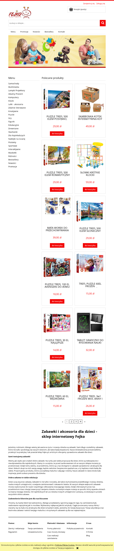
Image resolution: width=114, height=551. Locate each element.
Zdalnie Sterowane (17, 107)
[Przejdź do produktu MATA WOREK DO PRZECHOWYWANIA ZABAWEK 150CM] (57, 211)
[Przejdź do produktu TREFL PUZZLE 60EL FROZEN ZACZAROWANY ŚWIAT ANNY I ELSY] (90, 267)
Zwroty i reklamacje (16, 528)
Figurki (11, 121)
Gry (10, 118)
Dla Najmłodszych (16, 135)
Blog (88, 535)
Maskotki (12, 152)
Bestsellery (13, 159)
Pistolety (12, 142)
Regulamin (12, 532)
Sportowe (12, 145)
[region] (57, 52)
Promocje (12, 166)
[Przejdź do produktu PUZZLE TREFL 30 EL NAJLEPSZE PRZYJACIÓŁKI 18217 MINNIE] (57, 323)
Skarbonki (13, 132)
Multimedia (13, 87)
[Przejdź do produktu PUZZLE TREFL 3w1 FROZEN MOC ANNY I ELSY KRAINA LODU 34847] (90, 379)
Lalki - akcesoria (15, 104)
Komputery (13, 97)
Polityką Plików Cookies (65, 545)
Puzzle (11, 114)
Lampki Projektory (16, 90)
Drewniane (13, 128)
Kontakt (89, 528)
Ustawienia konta (35, 532)
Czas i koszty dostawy (56, 532)
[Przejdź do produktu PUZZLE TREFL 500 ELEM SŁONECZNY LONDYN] (90, 211)
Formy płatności (54, 528)
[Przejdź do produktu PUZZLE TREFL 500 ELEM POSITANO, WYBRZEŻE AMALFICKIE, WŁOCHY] (57, 99)
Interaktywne (14, 149)
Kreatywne (13, 111)
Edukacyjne (13, 125)
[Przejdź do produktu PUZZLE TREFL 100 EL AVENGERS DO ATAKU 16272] (57, 267)
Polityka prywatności (75, 528)
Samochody (13, 83)
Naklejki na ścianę (16, 139)
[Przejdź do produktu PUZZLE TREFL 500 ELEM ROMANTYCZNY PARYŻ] (57, 155)
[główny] (57, 52)
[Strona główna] (20, 12)
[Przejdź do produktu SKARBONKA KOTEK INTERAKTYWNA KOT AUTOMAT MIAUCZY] (90, 99)
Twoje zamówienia (35, 528)
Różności (12, 156)
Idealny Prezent (15, 94)
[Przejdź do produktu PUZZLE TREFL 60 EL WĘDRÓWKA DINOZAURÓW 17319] (57, 379)
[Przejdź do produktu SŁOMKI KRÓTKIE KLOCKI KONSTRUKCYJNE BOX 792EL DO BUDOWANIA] (90, 155)
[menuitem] (13, 31)
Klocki (11, 100)
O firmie (89, 532)
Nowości (12, 163)
